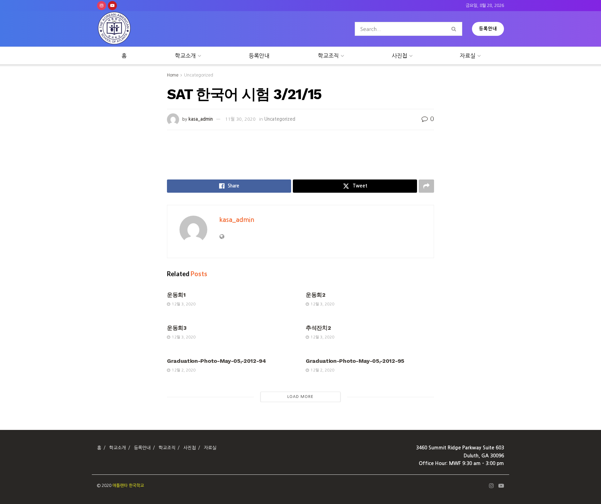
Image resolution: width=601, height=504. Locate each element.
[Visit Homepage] (114, 29)
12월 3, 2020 (183, 304)
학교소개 (185, 55)
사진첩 (399, 55)
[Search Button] (455, 29)
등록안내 (488, 28)
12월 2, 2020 (183, 370)
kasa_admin (201, 119)
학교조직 (328, 55)
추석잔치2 (318, 328)
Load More (300, 397)
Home (172, 75)
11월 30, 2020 (240, 119)
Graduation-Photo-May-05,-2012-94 (216, 361)
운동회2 (316, 294)
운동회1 (176, 294)
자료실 (467, 55)
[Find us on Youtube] (112, 5)
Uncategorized (198, 75)
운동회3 (177, 328)
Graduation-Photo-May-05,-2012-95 (355, 361)
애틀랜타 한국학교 (128, 485)
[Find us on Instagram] (101, 5)
